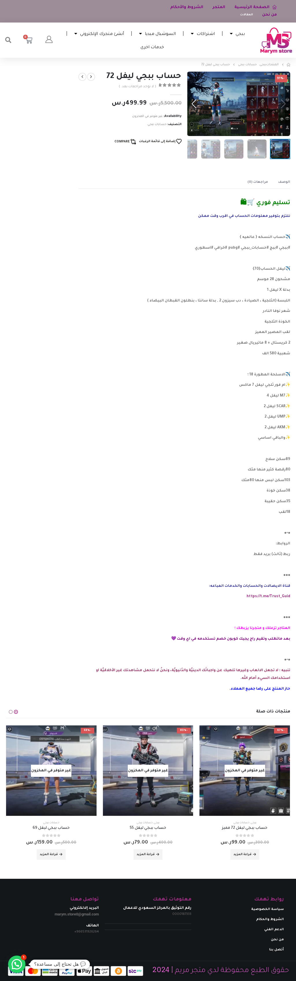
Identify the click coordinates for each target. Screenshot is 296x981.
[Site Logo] (276, 40)
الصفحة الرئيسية (251, 7)
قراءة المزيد (242, 854)
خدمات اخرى (152, 46)
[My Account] (49, 40)
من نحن (269, 15)
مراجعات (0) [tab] (257, 182)
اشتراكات (206, 33)
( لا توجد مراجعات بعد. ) (137, 87)
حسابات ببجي (156, 124)
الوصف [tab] (284, 182)
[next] (82, 77)
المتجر (218, 7)
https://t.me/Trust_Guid (268, 597)
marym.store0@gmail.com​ (77, 914)
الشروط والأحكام (186, 7)
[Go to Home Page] (288, 64)
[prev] (91, 77)
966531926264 (87, 932)
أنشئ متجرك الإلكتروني (102, 33)
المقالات (246, 14)
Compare (122, 142)
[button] (8, 40)
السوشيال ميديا (160, 33)
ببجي (240, 33)
